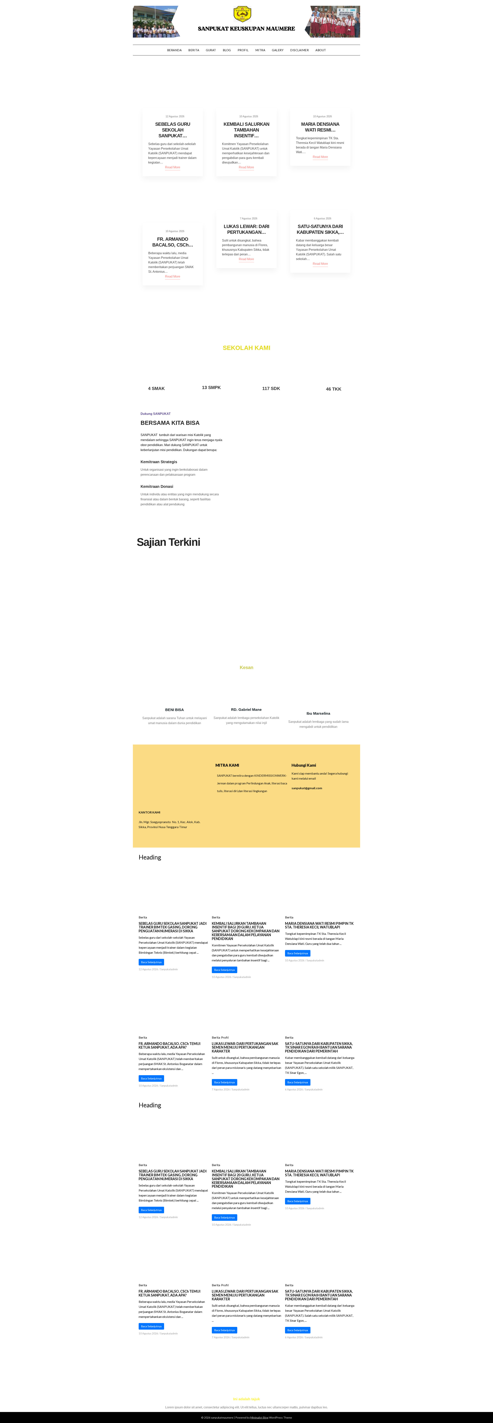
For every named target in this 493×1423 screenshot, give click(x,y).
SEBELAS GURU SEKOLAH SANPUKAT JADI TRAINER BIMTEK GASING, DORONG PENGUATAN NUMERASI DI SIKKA (173, 927)
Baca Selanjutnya (151, 962)
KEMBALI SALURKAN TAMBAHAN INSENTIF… (246, 130)
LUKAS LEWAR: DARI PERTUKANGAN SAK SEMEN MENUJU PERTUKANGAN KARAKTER (245, 1047)
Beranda (174, 50)
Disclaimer (299, 50)
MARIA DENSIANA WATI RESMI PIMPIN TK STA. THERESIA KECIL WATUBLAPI (319, 925)
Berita (193, 50)
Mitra (260, 50)
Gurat (211, 50)
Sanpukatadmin (169, 969)
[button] (142, 314)
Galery (277, 50)
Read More (172, 167)
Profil (243, 50)
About (320, 50)
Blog (227, 50)
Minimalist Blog (259, 1417)
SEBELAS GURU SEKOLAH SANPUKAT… (172, 130)
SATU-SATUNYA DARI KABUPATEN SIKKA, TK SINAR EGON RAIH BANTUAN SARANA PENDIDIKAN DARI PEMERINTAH (319, 1047)
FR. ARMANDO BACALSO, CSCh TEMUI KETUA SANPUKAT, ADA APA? (169, 1045)
